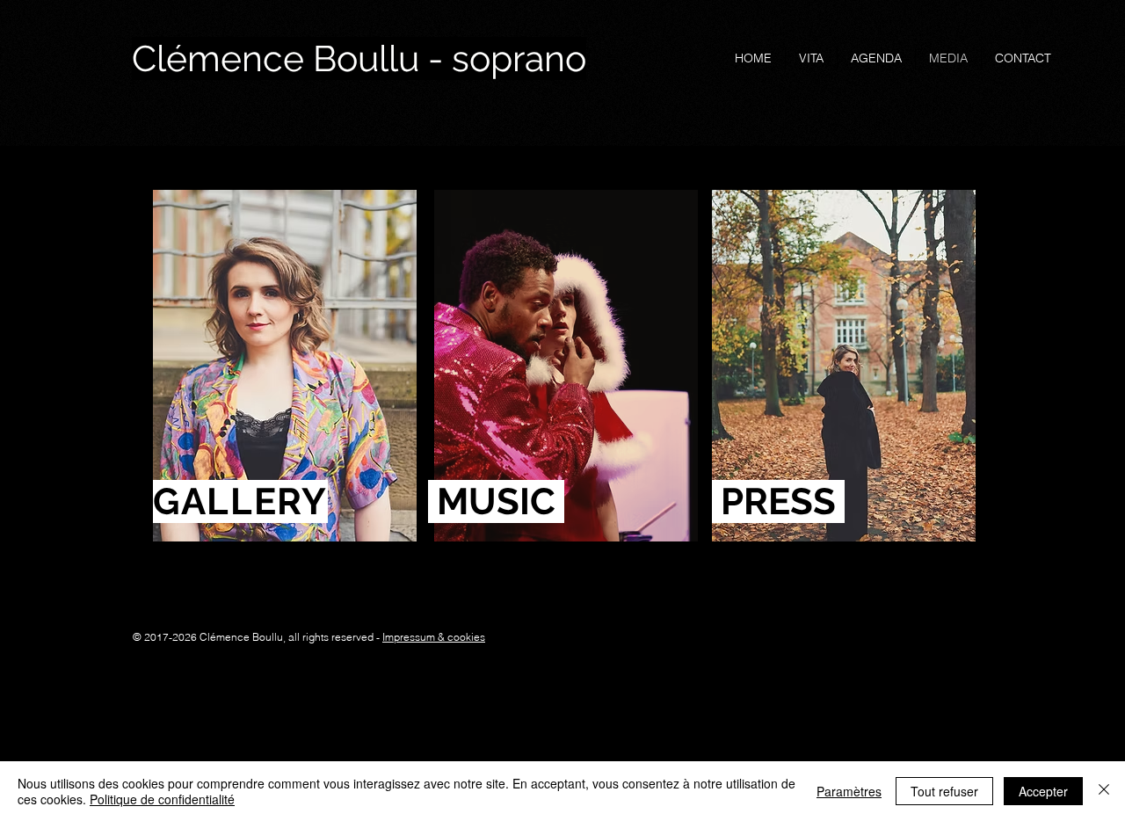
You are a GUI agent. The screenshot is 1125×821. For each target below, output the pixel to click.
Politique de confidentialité (162, 799)
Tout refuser (944, 791)
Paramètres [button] (849, 791)
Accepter (1043, 791)
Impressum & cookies (433, 636)
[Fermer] (1103, 791)
